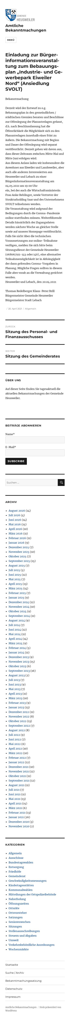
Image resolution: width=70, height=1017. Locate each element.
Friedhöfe (15, 871)
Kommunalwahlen (21, 890)
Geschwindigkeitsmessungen (28, 880)
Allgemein (30, 308)
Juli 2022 (14, 734)
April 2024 (15, 638)
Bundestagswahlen (21, 862)
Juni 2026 (15, 519)
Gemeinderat (17, 876)
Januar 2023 (16, 707)
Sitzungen (15, 926)
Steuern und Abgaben (23, 935)
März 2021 (15, 808)
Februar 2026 (17, 538)
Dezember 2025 (19, 547)
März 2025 (15, 588)
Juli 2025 (14, 570)
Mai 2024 (15, 634)
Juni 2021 (15, 794)
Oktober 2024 (17, 611)
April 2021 (15, 803)
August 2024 (17, 620)
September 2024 (19, 615)
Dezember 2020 (19, 821)
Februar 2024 (17, 648)
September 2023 (19, 670)
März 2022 (15, 753)
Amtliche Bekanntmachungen (25, 28)
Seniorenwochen (19, 922)
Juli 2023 (14, 680)
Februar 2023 (17, 702)
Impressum (13, 996)
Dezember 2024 (19, 602)
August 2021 (16, 785)
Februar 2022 (17, 757)
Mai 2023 (15, 689)
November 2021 (19, 771)
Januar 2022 (16, 762)
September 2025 (19, 561)
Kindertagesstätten (21, 885)
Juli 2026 (14, 515)
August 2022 (17, 730)
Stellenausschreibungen (24, 931)
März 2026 (16, 533)
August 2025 (17, 565)
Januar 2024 (16, 652)
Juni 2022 (15, 739)
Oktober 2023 (17, 666)
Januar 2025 (16, 597)
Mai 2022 (15, 744)
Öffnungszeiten (19, 903)
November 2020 (19, 826)
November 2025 (19, 551)
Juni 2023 (15, 684)
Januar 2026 (16, 542)
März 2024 (15, 643)
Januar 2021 (16, 817)
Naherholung (17, 899)
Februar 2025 (17, 593)
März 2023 (15, 698)
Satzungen (16, 917)
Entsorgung (16, 867)
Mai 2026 (15, 524)
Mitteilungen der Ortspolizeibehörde (32, 894)
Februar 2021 (17, 812)
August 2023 (17, 675)
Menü (10, 40)
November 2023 (19, 661)
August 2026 (17, 510)
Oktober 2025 (17, 556)
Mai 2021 (14, 798)
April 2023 (15, 693)
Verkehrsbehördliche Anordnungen (32, 944)
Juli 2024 (14, 625)
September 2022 (19, 725)
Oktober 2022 (17, 721)
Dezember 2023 (19, 657)
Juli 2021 (14, 789)
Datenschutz (13, 988)
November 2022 (19, 716)
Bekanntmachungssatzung (23, 980)
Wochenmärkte (19, 949)
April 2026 (15, 529)
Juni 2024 (15, 629)
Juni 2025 (15, 574)
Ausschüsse (16, 857)
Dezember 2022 (19, 712)
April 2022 (15, 748)
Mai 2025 (15, 579)
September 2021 (19, 780)
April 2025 (15, 583)
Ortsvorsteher (18, 912)
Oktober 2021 (17, 776)
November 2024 (19, 606)
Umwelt (14, 940)
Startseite (11, 964)
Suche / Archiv (14, 972)
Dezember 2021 (18, 766)
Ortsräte (14, 908)
